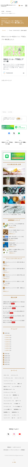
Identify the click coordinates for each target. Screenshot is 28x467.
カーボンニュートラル (10, 392)
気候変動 (7, 412)
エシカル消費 (8, 409)
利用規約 (23, 450)
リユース (7, 417)
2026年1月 (7, 350)
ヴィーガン (7, 395)
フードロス (7, 406)
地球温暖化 (17, 409)
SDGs (6, 375)
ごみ (19, 417)
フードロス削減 (17, 406)
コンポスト (15, 415)
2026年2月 (7, 348)
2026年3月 (7, 346)
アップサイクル (8, 378)
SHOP (21, 5)
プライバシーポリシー (14, 450)
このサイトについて (17, 447)
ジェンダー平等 (16, 386)
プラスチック (8, 397)
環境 (20, 383)
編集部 (25, 30)
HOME (2, 11)
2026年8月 (7, 335)
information (8, 11)
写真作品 (4, 112)
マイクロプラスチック (10, 383)
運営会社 (9, 447)
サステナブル (8, 403)
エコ (16, 397)
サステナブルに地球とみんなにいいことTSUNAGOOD (8, 6)
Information (6, 450)
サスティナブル (19, 378)
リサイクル (14, 375)
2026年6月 (7, 339)
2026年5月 (7, 341)
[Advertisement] (14, 96)
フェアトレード (8, 380)
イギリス (7, 415)
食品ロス (7, 386)
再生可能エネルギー (9, 389)
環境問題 (16, 395)
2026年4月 (7, 344)
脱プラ (18, 400)
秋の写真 (10, 112)
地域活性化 (15, 412)
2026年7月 (7, 337)
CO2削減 (17, 403)
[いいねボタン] (18, 119)
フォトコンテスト (9, 400)
